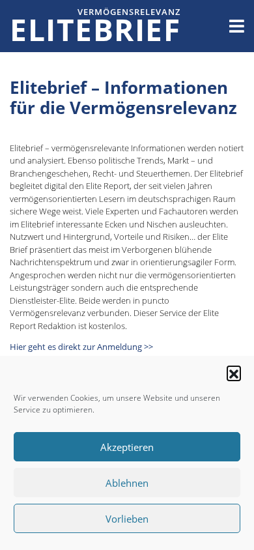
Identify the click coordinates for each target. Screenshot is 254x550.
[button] (233, 372)
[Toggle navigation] (236, 26)
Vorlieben (127, 518)
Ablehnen (127, 482)
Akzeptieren (127, 447)
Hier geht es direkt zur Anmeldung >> (81, 347)
